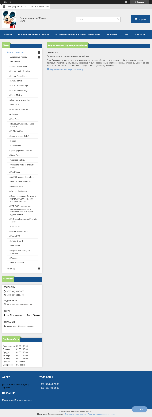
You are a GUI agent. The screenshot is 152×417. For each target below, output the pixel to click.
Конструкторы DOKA (19, 136)
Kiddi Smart (15, 172)
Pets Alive (14, 105)
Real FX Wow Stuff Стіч (20, 182)
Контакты (140, 34)
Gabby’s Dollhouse (18, 191)
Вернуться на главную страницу (66, 69)
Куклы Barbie (16, 81)
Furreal (13, 141)
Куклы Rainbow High (19, 85)
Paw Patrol (15, 246)
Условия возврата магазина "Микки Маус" (78, 34)
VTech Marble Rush (18, 66)
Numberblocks (16, 186)
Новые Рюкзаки (17, 263)
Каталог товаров (15, 52)
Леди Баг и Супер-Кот (20, 100)
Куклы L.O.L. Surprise (20, 71)
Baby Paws (15, 155)
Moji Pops (14, 119)
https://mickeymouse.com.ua (19, 304)
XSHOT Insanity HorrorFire (22, 177)
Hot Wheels (15, 62)
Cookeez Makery (17, 160)
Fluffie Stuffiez (16, 131)
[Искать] (118, 19)
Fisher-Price (15, 146)
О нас (126, 34)
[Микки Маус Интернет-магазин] (9, 19)
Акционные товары (18, 57)
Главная (7, 34)
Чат (142, 409)
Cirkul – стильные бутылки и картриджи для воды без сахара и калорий (23, 199)
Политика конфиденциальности (101, 414)
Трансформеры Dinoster (21, 150)
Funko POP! (15, 236)
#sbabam (14, 114)
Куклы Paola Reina (18, 76)
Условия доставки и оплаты (33, 34)
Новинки (112, 34)
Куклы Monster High (19, 90)
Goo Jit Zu (14, 227)
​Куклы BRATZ (16, 241)
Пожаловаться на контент (76, 414)
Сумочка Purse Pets (19, 109)
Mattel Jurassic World (19, 231)
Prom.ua (89, 411)
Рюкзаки (14, 258)
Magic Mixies (16, 95)
